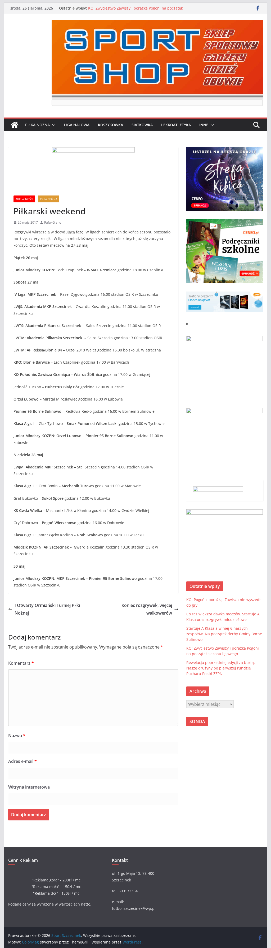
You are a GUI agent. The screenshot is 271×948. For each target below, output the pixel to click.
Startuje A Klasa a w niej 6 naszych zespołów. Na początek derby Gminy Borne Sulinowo (224, 634)
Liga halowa (76, 124)
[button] (53, 125)
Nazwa (16, 735)
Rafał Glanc (52, 222)
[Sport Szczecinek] (14, 125)
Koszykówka (110, 124)
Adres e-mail (22, 761)
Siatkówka (142, 124)
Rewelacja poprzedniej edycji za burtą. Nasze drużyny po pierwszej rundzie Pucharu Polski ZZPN (220, 668)
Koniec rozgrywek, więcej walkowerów (146, 609)
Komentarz (21, 663)
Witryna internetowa (29, 787)
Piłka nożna (37, 124)
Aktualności (24, 199)
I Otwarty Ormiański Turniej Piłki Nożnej (47, 609)
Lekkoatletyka (176, 124)
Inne (203, 124)
